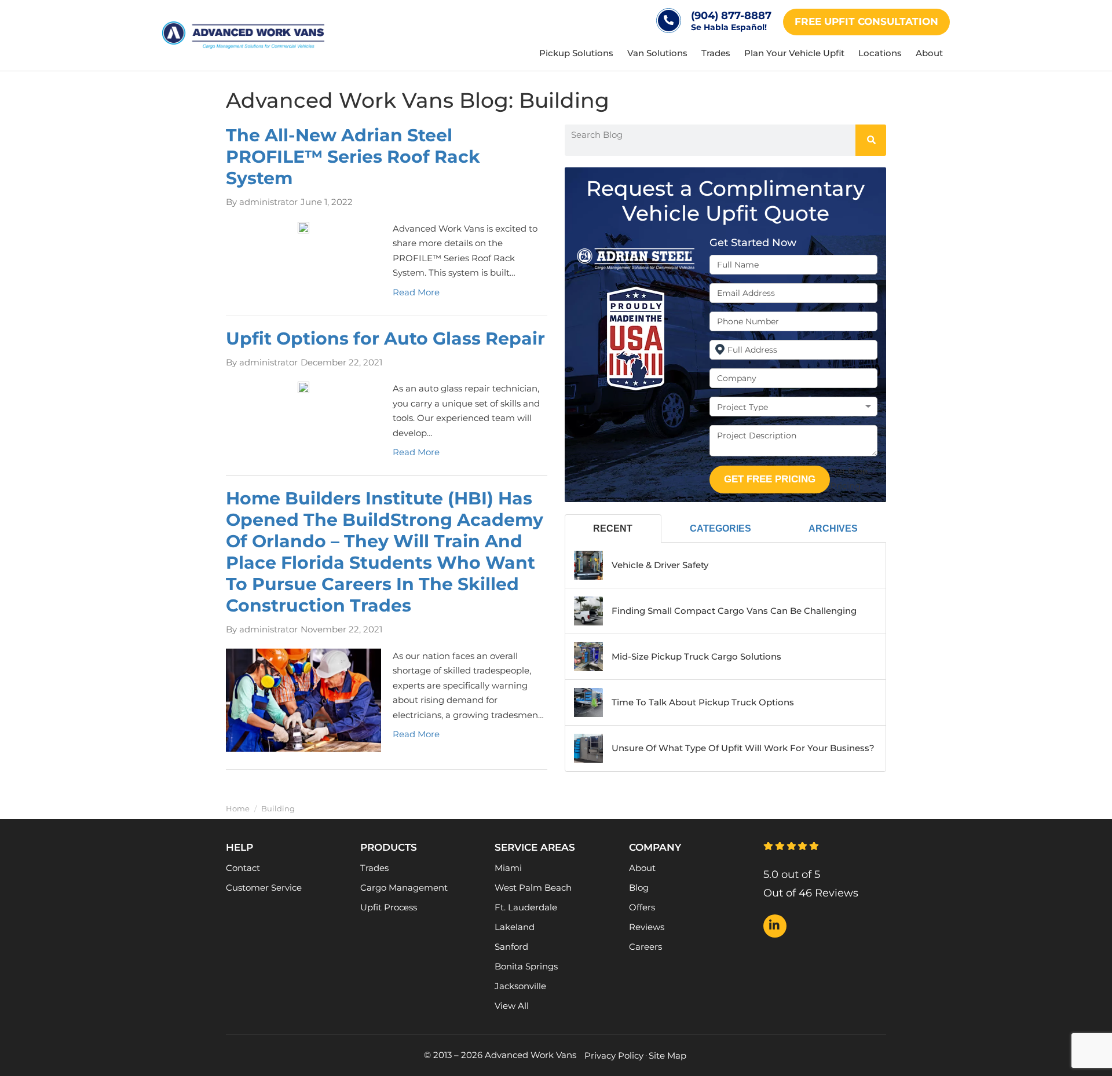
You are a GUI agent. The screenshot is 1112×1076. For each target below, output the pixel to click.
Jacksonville (520, 985)
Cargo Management (404, 887)
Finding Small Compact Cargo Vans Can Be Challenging (734, 610)
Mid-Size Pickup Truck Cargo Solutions (696, 656)
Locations (880, 52)
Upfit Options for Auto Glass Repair (385, 338)
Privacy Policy (613, 1055)
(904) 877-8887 (731, 15)
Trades (715, 52)
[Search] (871, 140)
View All (512, 1005)
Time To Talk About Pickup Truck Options (703, 702)
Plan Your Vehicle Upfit (794, 52)
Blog (639, 887)
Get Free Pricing (769, 479)
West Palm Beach (533, 887)
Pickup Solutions (576, 52)
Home (238, 808)
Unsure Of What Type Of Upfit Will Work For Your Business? (743, 747)
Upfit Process (388, 907)
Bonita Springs (526, 966)
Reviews (646, 926)
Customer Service (264, 887)
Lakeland (515, 926)
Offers (642, 907)
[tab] (613, 528)
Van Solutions (657, 52)
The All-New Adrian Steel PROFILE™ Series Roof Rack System (353, 157)
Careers (645, 946)
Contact (243, 867)
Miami (508, 867)
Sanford (511, 946)
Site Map (667, 1055)
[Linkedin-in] (775, 926)
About (929, 52)
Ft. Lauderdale (526, 907)
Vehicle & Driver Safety (660, 564)
